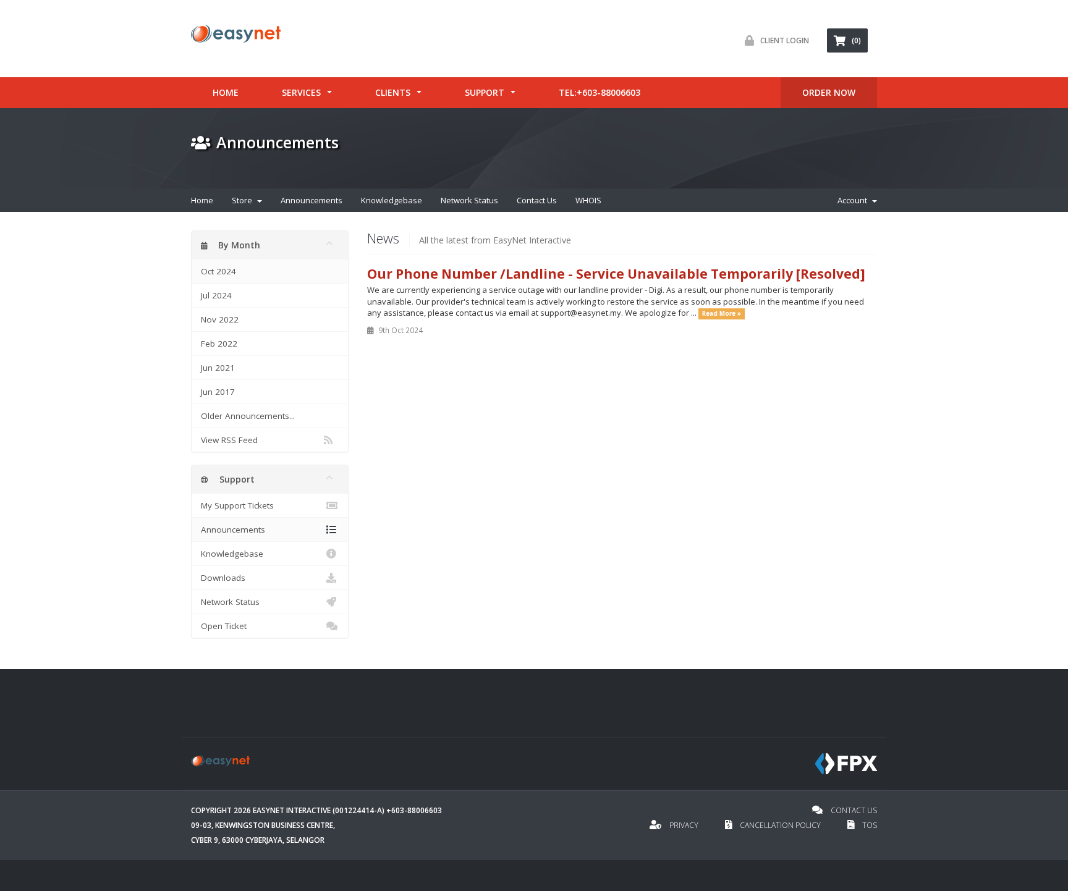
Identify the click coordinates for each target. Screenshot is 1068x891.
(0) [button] (856, 40)
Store (244, 200)
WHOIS (588, 200)
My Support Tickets (237, 505)
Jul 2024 (216, 295)
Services (301, 92)
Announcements (311, 200)
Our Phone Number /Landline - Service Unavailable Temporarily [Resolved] (616, 273)
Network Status (469, 200)
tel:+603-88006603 (599, 92)
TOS (868, 825)
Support (484, 92)
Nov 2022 (220, 319)
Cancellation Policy (780, 825)
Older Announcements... (248, 415)
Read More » (721, 314)
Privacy (684, 825)
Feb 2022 (219, 343)
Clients (392, 92)
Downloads (223, 577)
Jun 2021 (218, 367)
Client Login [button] (784, 40)
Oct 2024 (218, 271)
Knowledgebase (391, 200)
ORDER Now (828, 92)
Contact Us (537, 200)
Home (226, 92)
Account (854, 200)
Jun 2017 (218, 391)
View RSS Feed (229, 439)
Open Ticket (224, 625)
